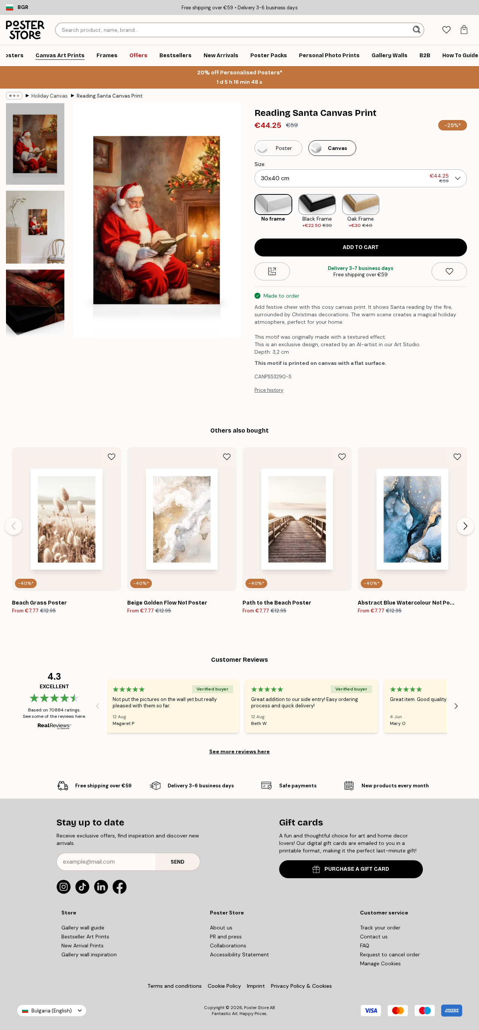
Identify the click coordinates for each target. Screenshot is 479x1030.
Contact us (374, 936)
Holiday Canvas (49, 96)
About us (221, 927)
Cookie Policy (224, 986)
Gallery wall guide (82, 927)
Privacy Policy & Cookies (301, 986)
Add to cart (361, 247)
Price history (268, 390)
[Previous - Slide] (248, 211)
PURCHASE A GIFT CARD (356, 869)
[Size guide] (272, 271)
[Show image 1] (35, 144)
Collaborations (228, 945)
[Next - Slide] (473, 211)
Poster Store (256, 1007)
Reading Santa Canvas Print (110, 96)
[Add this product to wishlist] (449, 271)
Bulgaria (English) (51, 1011)
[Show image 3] (35, 310)
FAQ (364, 945)
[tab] (446, 30)
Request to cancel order (390, 954)
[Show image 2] (35, 227)
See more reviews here (239, 751)
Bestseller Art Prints (85, 936)
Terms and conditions (174, 986)
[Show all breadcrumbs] (14, 95)
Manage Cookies (380, 963)
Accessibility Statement (239, 954)
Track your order (380, 927)
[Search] (417, 29)
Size (259, 164)
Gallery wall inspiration (89, 954)
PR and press (226, 936)
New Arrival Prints (82, 945)
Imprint (256, 986)
